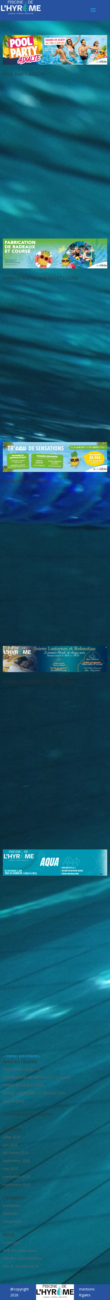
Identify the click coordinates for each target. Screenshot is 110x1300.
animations (12, 1205)
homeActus (12, 1221)
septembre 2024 (16, 1176)
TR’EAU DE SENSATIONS (26, 482)
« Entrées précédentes (21, 1055)
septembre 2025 (16, 1160)
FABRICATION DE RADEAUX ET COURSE (41, 278)
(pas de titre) (13, 1101)
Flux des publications (20, 1250)
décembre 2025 (16, 1152)
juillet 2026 (12, 1137)
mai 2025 (10, 1168)
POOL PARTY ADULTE (24, 74)
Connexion (11, 1242)
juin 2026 (10, 1145)
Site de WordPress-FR (21, 1266)
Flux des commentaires (22, 1258)
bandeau (10, 1213)
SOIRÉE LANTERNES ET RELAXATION (38, 682)
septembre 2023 (16, 1184)
